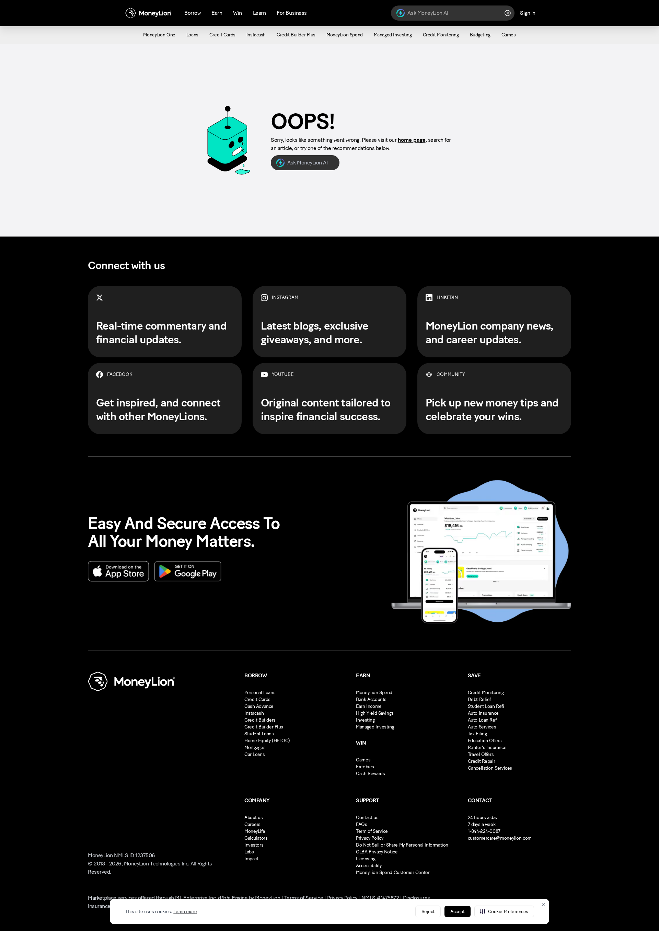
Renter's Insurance (487, 747)
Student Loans (259, 734)
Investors (253, 845)
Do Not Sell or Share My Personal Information (402, 845)
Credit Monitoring (486, 693)
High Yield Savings (374, 713)
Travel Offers (481, 754)
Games (363, 760)
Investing (365, 720)
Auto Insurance (483, 713)
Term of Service (372, 831)
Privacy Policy (369, 838)
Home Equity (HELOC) (267, 741)
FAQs (361, 824)
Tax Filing (477, 734)
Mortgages (254, 747)
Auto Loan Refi (483, 720)
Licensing (365, 859)
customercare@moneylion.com (500, 838)
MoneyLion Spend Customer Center (392, 872)
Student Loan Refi (486, 706)
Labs (249, 852)
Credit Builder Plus (263, 727)
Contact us (367, 817)
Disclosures (416, 898)
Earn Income (368, 706)
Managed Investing (375, 727)
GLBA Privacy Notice (376, 852)
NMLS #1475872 (380, 898)
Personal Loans (259, 693)
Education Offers (485, 741)
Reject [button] (428, 912)
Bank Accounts (371, 699)
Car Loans (254, 754)
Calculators (255, 838)
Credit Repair (481, 761)
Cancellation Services (490, 768)
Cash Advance (259, 706)
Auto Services (482, 727)
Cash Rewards (370, 774)
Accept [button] (457, 912)
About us (253, 817)
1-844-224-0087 (484, 831)
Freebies (365, 767)
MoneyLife (254, 831)
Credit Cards (257, 699)
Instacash (254, 713)
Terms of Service (303, 898)
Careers (252, 824)
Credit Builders (260, 720)
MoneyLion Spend (374, 693)
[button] (504, 911)
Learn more (185, 912)
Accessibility (369, 866)
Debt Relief (479, 699)
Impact (251, 859)
